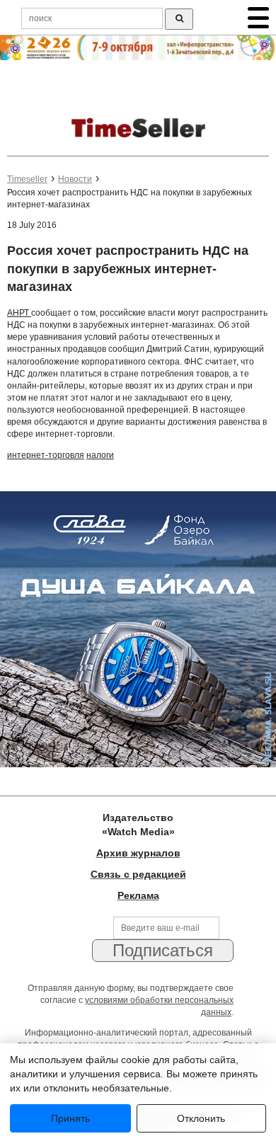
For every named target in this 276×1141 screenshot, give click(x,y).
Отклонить (201, 1118)
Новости (75, 179)
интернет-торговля (45, 455)
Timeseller (27, 179)
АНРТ (19, 313)
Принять (70, 1118)
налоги (100, 455)
